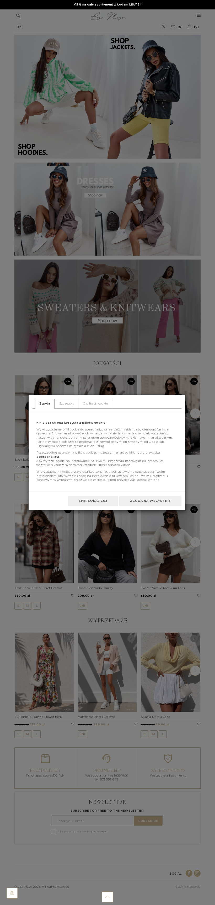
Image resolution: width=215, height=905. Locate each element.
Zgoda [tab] (44, 403)
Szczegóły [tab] (66, 403)
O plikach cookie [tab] (95, 403)
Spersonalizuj (93, 501)
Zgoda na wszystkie (150, 501)
